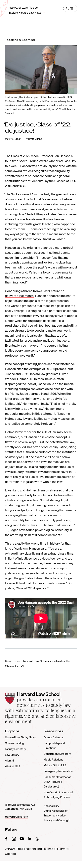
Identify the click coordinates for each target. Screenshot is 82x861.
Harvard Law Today (23, 7)
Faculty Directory (15, 749)
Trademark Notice (55, 815)
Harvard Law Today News (20, 737)
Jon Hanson (62, 156)
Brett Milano (35, 139)
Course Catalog (14, 743)
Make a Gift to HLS (55, 765)
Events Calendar (54, 737)
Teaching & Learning (20, 40)
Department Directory (57, 754)
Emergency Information (58, 771)
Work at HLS (12, 766)
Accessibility (51, 806)
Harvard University (16, 816)
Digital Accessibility (55, 810)
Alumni (9, 760)
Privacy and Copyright (57, 820)
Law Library (12, 755)
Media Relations (53, 759)
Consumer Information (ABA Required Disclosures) (57, 781)
